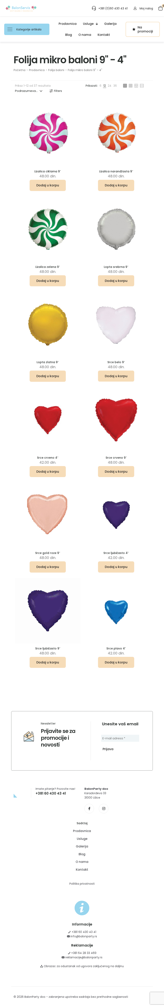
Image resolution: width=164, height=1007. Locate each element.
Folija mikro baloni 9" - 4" (85, 70)
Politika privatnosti (82, 884)
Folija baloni (56, 70)
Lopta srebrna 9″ (116, 267)
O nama (82, 862)
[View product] (75, 115)
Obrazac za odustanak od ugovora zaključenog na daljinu (83, 966)
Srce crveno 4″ (47, 458)
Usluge (82, 839)
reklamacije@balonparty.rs (83, 957)
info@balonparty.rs (83, 936)
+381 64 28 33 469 (83, 953)
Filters (58, 91)
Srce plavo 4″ (116, 648)
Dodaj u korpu (47, 185)
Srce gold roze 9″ (47, 553)
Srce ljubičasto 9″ (47, 648)
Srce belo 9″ (116, 362)
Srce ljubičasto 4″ (116, 553)
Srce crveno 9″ (116, 458)
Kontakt (82, 869)
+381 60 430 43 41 (83, 932)
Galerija (82, 846)
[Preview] (75, 123)
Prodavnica (37, 70)
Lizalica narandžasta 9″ (116, 171)
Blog (82, 854)
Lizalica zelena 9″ (47, 267)
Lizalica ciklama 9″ (47, 171)
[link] (100, 85)
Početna (19, 70)
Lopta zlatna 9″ (48, 362)
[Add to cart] (75, 106)
